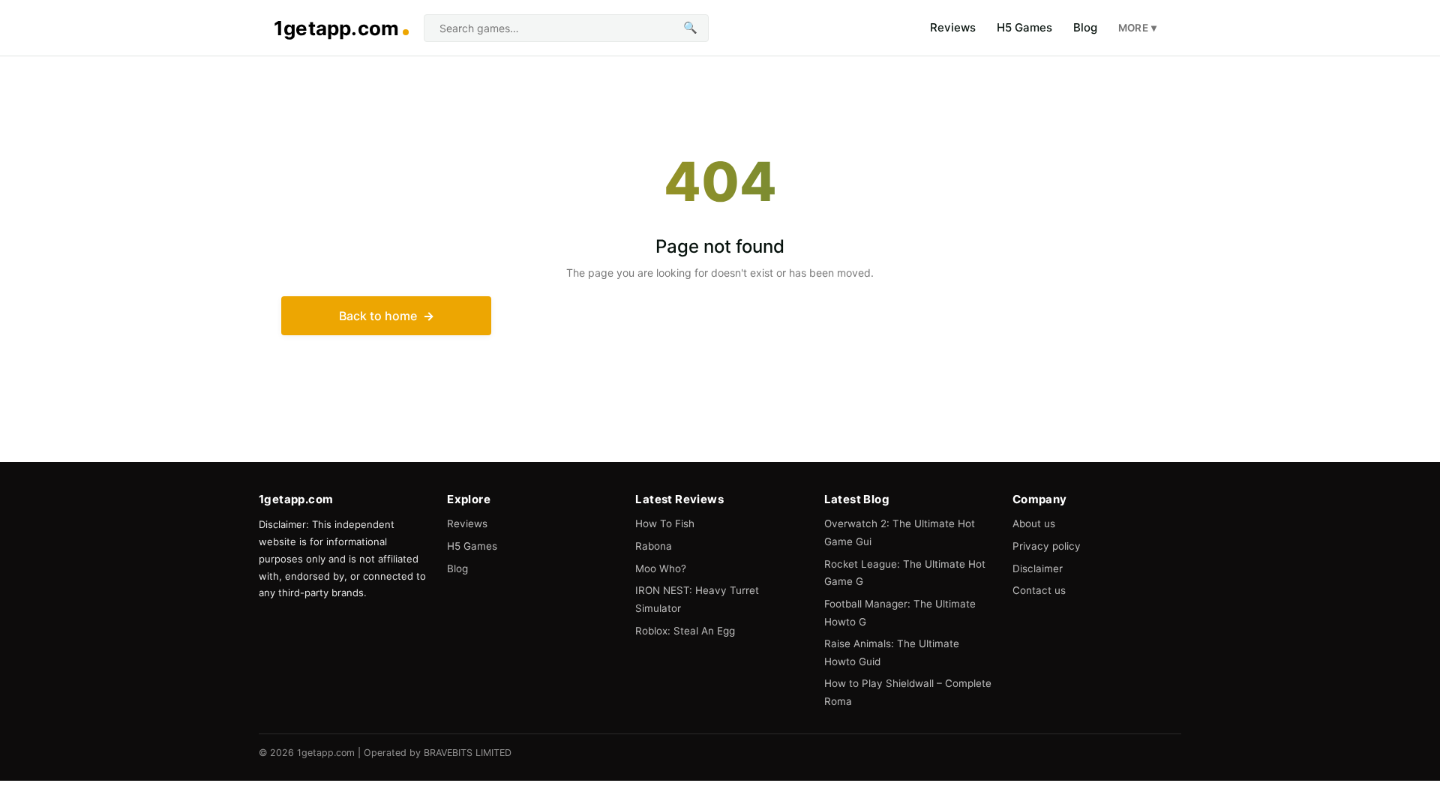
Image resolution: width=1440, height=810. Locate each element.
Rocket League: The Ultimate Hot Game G (905, 573)
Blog (1085, 27)
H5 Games (1024, 27)
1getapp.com (336, 28)
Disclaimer (1037, 568)
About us (1033, 524)
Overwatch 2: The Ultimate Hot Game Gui (899, 533)
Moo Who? (660, 568)
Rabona (653, 546)
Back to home (378, 315)
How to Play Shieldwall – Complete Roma (908, 692)
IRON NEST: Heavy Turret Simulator (697, 599)
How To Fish (664, 524)
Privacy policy (1046, 546)
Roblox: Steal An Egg (685, 631)
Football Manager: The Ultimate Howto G (900, 613)
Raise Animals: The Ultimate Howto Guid (891, 653)
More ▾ (1137, 28)
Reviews (953, 27)
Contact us (1039, 590)
